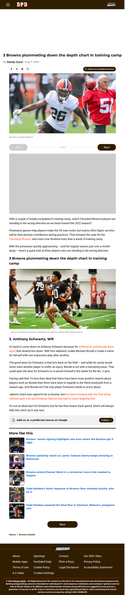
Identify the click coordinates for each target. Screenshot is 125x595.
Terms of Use (20, 567)
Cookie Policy (42, 567)
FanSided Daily (43, 561)
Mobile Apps (20, 561)
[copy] (28, 69)
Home (12, 534)
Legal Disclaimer (69, 567)
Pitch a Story (66, 561)
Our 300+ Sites (93, 556)
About (16, 556)
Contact (63, 556)
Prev (18, 147)
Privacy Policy (92, 561)
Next (107, 147)
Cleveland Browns (20, 239)
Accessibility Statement (98, 567)
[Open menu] (8, 4)
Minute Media (19, 581)
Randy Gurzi (15, 61)
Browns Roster (27, 534)
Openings (39, 556)
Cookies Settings (44, 573)
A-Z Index (18, 573)
